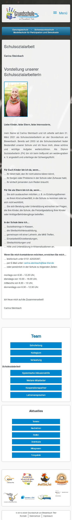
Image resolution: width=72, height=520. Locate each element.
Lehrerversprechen (36, 394)
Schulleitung (36, 345)
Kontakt (23, 515)
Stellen (36, 434)
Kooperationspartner (36, 387)
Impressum (48, 515)
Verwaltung (36, 359)
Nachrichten (36, 428)
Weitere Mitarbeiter (36, 380)
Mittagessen (36, 448)
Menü (63, 12)
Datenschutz (35, 515)
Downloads (36, 441)
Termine (36, 421)
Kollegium (36, 352)
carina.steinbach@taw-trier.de (39, 262)
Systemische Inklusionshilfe (36, 372)
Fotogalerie (36, 455)
